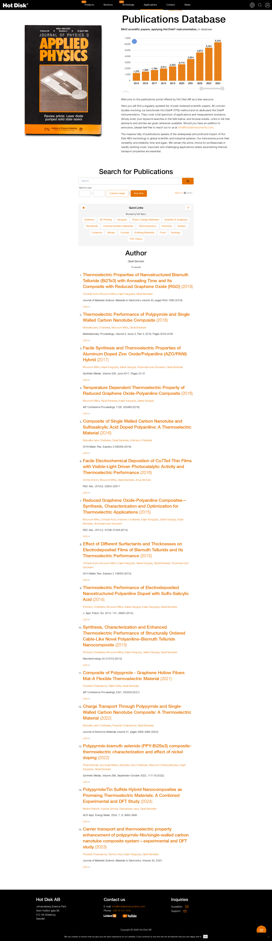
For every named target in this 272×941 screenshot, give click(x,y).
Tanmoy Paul (115, 854)
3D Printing (106, 220)
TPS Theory (136, 239)
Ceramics (97, 233)
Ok (205, 936)
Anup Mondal (143, 480)
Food (163, 233)
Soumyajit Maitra (109, 765)
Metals (111, 233)
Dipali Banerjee (144, 294)
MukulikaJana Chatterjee (96, 327)
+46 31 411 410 (121, 911)
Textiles (182, 226)
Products (89, 5)
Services (108, 5)
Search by (179, 193)
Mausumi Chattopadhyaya (163, 765)
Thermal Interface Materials (118, 226)
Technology (128, 5)
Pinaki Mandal (90, 765)
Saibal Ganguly (128, 367)
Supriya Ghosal (109, 809)
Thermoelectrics (147, 226)
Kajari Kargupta (126, 294)
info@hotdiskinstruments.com (195, 127)
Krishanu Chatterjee (141, 440)
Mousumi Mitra (107, 294)
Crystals (124, 233)
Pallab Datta (114, 686)
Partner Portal (267, 5)
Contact (170, 5)
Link (85, 307)
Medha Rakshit (91, 809)
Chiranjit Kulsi (90, 294)
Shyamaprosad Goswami (151, 367)
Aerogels (122, 220)
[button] (188, 207)
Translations (252, 5)
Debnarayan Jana (129, 809)
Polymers (167, 226)
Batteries (89, 220)
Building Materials (145, 233)
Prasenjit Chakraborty (95, 686)
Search (260, 5)
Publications (176, 10)
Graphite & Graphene (176, 220)
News (188, 5)
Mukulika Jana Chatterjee (97, 440)
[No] (268, 936)
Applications (150, 5)
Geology (175, 233)
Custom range (117, 193)
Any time (139, 193)
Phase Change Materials (145, 220)
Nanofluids (92, 226)
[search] (188, 181)
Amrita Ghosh (90, 480)
